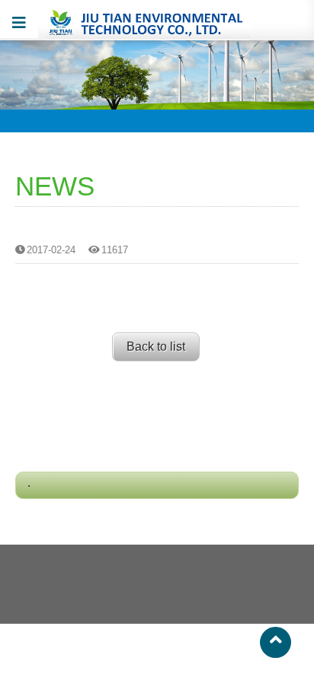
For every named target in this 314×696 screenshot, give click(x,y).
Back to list (156, 346)
